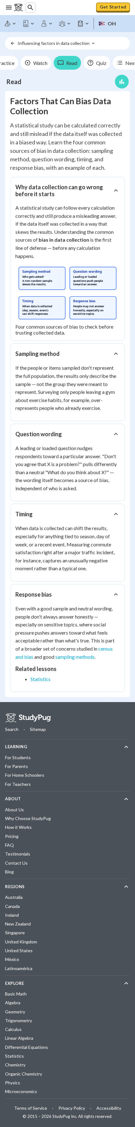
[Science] (47, 24)
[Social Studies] (65, 24)
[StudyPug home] (28, 717)
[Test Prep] (83, 24)
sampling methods (74, 657)
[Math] (10, 24)
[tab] (36, 63)
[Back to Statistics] (12, 43)
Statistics (40, 679)
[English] (28, 24)
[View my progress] (122, 82)
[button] (67, 190)
